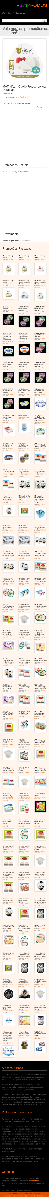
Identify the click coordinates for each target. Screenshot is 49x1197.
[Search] (44, 20)
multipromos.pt (9, 1196)
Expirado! (24, 97)
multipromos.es (23, 1196)
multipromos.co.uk (38, 1196)
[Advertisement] (24, 134)
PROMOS (37, 5)
